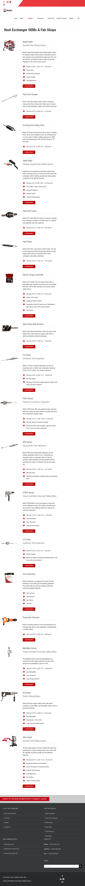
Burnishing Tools (9, 844)
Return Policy (23, 877)
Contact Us (7, 827)
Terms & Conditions (14, 877)
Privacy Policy (6, 877)
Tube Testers (49, 822)
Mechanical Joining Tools (11, 849)
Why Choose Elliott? (10, 813)
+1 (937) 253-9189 (52, 853)
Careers (6, 822)
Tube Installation (50, 813)
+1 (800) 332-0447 (55, 849)
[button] (78, 18)
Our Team (7, 818)
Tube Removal (49, 831)
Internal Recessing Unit (11, 853)
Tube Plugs (48, 827)
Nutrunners (48, 836)
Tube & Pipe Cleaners (51, 818)
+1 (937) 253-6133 (54, 844)
